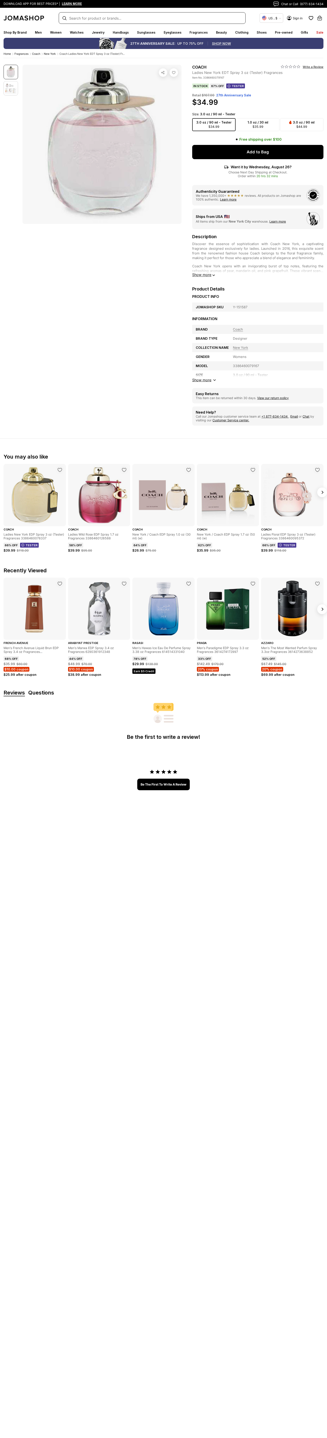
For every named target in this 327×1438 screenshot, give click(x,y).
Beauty (221, 32)
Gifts (304, 32)
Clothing (241, 32)
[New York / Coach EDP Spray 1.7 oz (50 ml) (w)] (253, 470)
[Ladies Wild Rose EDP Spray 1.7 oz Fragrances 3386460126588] (124, 470)
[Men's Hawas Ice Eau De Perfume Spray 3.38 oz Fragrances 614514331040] (188, 583)
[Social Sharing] (163, 72)
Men (38, 32)
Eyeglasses (173, 32)
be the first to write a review (163, 784)
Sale (319, 32)
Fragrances (199, 32)
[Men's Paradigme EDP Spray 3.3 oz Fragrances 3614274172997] (253, 583)
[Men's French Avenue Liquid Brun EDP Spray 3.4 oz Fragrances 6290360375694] (60, 583)
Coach (36, 53)
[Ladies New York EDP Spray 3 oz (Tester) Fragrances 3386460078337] (60, 470)
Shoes (262, 32)
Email (294, 416)
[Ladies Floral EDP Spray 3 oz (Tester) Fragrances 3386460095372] (317, 470)
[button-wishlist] (311, 18)
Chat (306, 416)
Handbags (121, 32)
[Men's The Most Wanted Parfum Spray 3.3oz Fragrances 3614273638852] (317, 583)
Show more (201, 274)
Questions (41, 693)
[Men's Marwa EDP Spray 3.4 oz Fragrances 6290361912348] (124, 583)
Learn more (228, 199)
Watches (77, 32)
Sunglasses (146, 32)
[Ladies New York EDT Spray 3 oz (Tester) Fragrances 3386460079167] (174, 72)
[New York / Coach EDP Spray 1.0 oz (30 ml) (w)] (188, 470)
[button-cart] (319, 18)
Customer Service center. (230, 420)
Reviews (14, 693)
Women (56, 32)
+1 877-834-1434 (275, 416)
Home (7, 53)
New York (50, 53)
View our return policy (273, 398)
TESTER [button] (238, 86)
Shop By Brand (15, 32)
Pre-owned (284, 32)
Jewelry (98, 32)
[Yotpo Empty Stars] (291, 67)
